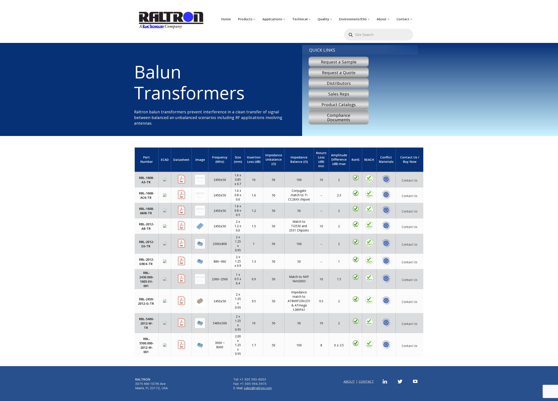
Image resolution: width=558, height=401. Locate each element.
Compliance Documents (338, 117)
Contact (403, 19)
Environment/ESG (353, 19)
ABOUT (349, 381)
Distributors (339, 83)
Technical (300, 19)
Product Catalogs (339, 104)
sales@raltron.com (258, 388)
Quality (324, 19)
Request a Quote (339, 72)
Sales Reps (338, 94)
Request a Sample (339, 62)
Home (226, 19)
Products (245, 19)
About (382, 19)
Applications (272, 19)
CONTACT (366, 381)
